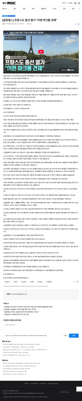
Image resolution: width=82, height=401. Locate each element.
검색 (74, 3)
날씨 (73, 8)
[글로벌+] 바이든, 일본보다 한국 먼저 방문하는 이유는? (21, 312)
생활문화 (43, 8)
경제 (24, 8)
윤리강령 (26, 383)
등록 (74, 336)
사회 (33, 8)
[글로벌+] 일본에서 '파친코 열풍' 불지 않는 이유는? (20, 309)
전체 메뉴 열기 (79, 3)
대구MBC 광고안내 (53, 383)
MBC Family (65, 392)
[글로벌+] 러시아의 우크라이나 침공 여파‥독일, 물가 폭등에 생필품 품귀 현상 (28, 307)
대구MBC (9, 3)
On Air (70, 3)
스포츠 (54, 8)
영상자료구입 (43, 383)
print (78, 24)
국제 (64, 8)
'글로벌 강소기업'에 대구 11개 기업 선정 (16, 314)
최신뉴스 (4, 8)
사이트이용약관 (34, 383)
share (75, 24)
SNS (63, 3)
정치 (15, 8)
